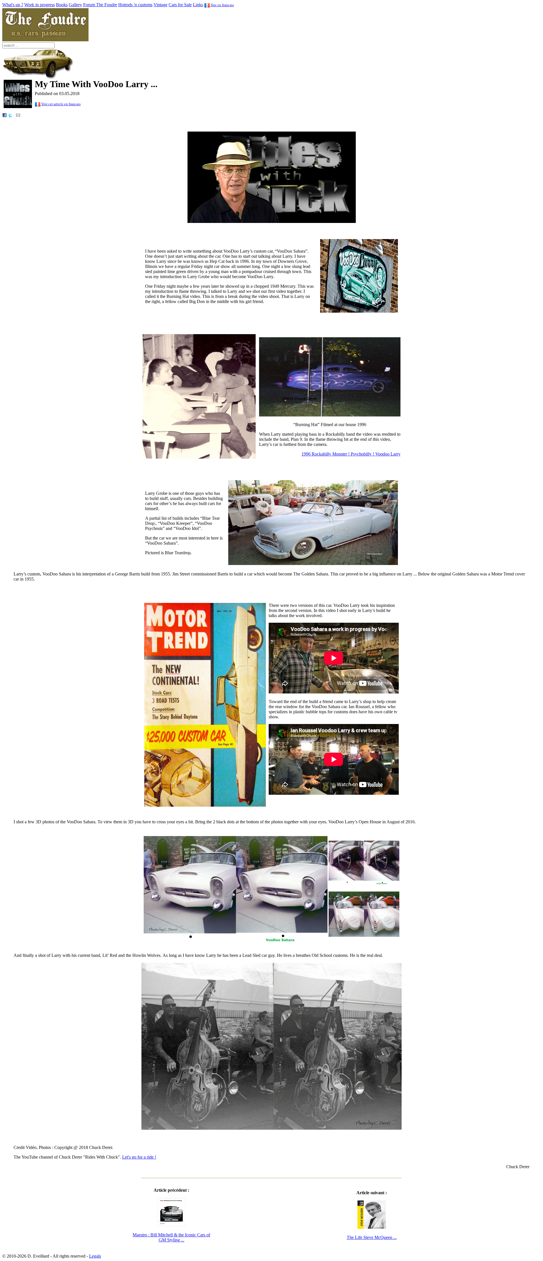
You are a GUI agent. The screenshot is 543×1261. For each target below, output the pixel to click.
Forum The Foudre (100, 4)
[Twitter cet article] (10, 114)
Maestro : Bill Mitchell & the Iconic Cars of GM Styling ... (171, 1237)
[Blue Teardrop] (313, 563)
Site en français (222, 5)
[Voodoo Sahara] (235, 944)
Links (198, 4)
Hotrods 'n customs (135, 4)
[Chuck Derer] (272, 221)
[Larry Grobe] (199, 457)
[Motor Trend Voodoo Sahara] (205, 805)
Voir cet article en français (60, 104)
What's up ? (12, 4)
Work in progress (39, 4)
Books (62, 4)
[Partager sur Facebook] (4, 114)
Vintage (160, 4)
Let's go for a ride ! (139, 1157)
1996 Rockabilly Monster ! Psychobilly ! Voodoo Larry (350, 454)
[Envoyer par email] (18, 114)
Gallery (75, 4)
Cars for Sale (180, 4)
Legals (95, 1256)
